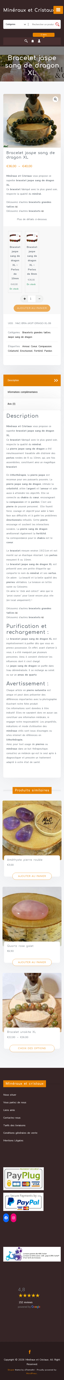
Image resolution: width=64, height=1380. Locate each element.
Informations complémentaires (23, 392)
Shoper (11, 1369)
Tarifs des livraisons (14, 1125)
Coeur (34, 346)
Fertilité (38, 351)
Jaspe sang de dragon (20, 337)
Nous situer (9, 1095)
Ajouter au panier (32, 308)
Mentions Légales (13, 1140)
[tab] (32, 380)
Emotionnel (26, 351)
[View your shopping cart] (32, 41)
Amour (26, 346)
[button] (55, 99)
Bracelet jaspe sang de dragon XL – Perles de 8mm (32, 260)
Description (13, 380)
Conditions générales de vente (20, 1133)
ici (16, 206)
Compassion (45, 346)
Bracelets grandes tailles (36, 332)
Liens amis (9, 1110)
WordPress (31, 1373)
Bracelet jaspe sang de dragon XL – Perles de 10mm (15, 262)
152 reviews (25, 1302)
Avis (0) (11, 403)
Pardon (48, 351)
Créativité (13, 351)
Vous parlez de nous (14, 1102)
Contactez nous (12, 1117)
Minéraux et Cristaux (29, 10)
